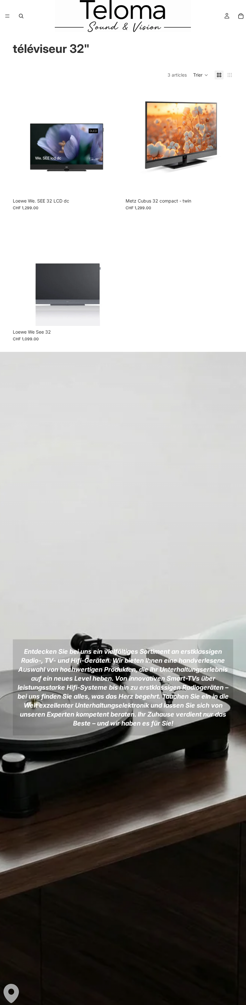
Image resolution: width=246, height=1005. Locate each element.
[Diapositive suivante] (110, 141)
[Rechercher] (21, 16)
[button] (200, 75)
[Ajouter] (110, 185)
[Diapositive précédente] (22, 141)
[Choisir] (110, 316)
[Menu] (7, 16)
